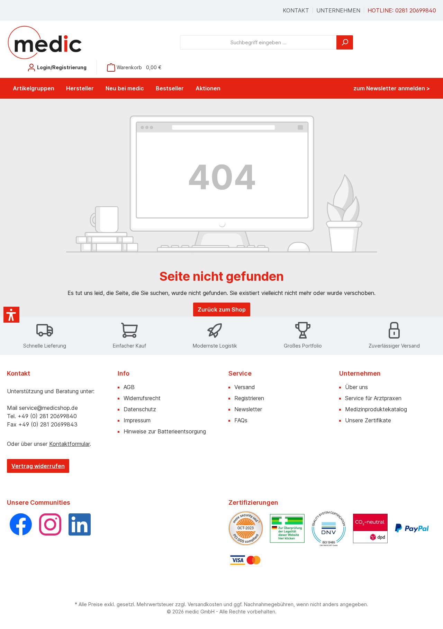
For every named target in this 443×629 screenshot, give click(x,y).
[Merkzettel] (14, 65)
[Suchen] (344, 42)
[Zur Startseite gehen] (45, 42)
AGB (129, 387)
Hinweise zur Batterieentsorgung (165, 431)
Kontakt (296, 10)
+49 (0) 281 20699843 (48, 424)
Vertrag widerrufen (38, 465)
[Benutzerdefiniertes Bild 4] (370, 528)
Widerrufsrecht (142, 398)
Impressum (137, 420)
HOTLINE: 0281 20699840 (402, 10)
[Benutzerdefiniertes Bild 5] (412, 528)
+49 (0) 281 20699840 (47, 416)
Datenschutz (140, 409)
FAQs (240, 420)
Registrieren (249, 398)
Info (123, 373)
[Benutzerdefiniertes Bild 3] (328, 528)
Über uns (356, 387)
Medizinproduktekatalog (376, 409)
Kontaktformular (69, 443)
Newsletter (248, 409)
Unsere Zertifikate (368, 420)
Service (240, 373)
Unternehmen (338, 10)
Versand (244, 387)
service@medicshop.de (48, 407)
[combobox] (258, 42)
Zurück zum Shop (222, 309)
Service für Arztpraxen (373, 398)
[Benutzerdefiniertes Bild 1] (245, 528)
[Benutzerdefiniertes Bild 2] (287, 528)
